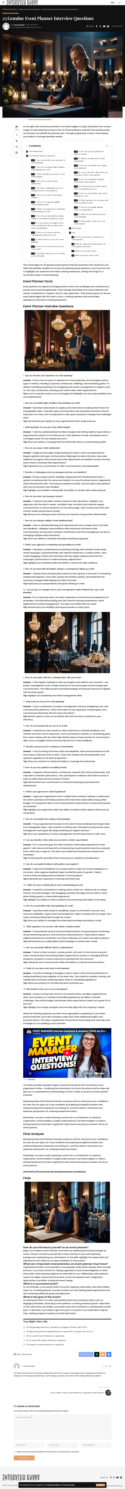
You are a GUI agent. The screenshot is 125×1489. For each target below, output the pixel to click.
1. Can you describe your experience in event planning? (48, 161)
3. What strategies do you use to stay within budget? (48, 175)
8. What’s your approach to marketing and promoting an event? (48, 210)
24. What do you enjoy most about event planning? (90, 215)
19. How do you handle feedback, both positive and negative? (89, 180)
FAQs (73, 232)
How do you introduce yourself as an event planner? (88, 238)
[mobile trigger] (4, 2)
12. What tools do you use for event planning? (47, 240)
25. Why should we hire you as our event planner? (89, 222)
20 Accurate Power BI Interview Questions (45, 1336)
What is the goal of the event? (87, 255)
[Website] (110, 1366)
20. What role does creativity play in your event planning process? (90, 187)
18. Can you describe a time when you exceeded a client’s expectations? (91, 173)
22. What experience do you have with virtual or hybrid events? (91, 201)
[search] (108, 2)
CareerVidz (31, 1079)
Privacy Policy (53, 1485)
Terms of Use (69, 1485)
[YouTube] (117, 1477)
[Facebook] (111, 1477)
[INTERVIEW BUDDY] (22, 2)
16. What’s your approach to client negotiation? (89, 159)
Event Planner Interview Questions (42, 156)
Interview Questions (10, 13)
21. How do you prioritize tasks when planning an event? (90, 194)
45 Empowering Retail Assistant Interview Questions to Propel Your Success (59, 1331)
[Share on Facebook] (96, 26)
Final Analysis (76, 228)
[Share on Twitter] (100, 26)
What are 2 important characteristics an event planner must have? (88, 245)
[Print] (108, 26)
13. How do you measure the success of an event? (47, 247)
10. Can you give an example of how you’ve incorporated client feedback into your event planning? (47, 225)
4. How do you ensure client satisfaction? (44, 182)
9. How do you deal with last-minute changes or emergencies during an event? (47, 217)
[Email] (104, 26)
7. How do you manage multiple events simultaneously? (45, 203)
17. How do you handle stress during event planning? (90, 166)
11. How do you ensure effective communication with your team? (45, 233)
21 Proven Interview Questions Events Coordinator (60, 1171)
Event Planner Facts (35, 151)
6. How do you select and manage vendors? (46, 196)
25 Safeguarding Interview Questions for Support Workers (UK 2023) (56, 1327)
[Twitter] (113, 1477)
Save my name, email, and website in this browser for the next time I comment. (48, 1452)
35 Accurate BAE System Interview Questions (46, 1340)
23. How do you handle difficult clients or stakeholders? (88, 208)
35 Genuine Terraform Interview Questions (45, 1344)
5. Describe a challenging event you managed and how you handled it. (47, 189)
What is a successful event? (85, 251)
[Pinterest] (121, 1477)
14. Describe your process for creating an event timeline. (48, 254)
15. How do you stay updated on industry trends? (89, 152)
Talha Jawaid (19, 25)
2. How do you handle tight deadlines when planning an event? (48, 168)
